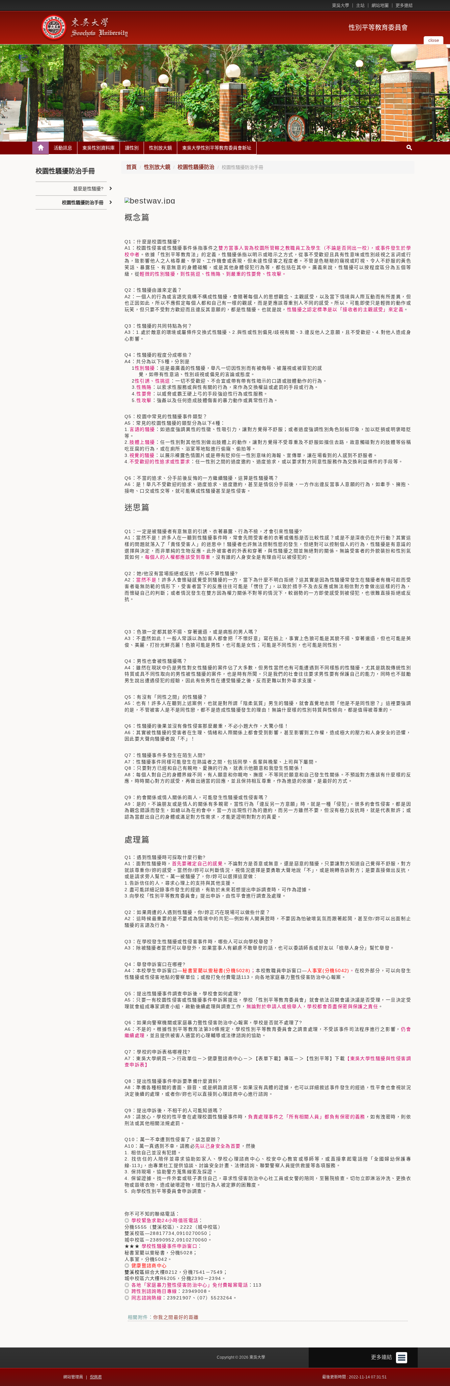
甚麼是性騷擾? (88, 188)
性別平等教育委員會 (378, 27)
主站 (360, 5)
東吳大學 (340, 5)
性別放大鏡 (160, 147)
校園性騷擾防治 (196, 167)
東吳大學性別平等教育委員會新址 (216, 147)
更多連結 (404, 5)
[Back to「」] (40, 148)
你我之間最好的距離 (176, 1317)
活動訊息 (63, 147)
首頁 (131, 167)
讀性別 (132, 147)
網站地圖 (380, 5)
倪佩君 (96, 1377)
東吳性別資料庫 (98, 147)
